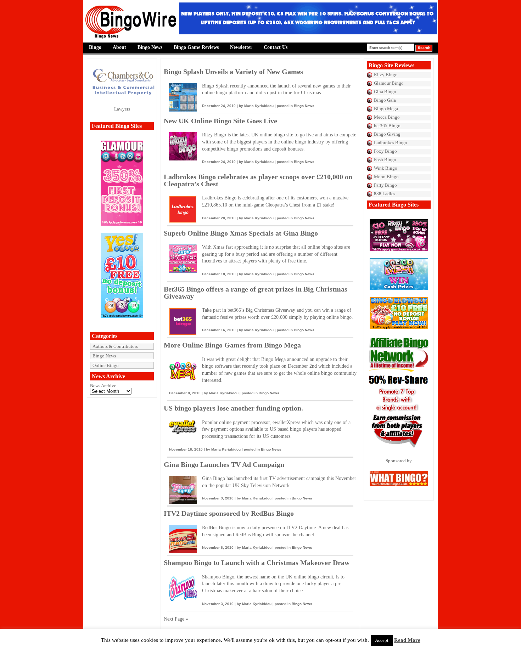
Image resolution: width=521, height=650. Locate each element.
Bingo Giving (387, 134)
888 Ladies (384, 193)
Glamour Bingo (389, 83)
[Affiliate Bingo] (399, 449)
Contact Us (275, 47)
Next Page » (176, 619)
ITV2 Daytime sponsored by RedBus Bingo (229, 513)
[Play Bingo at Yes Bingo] (122, 316)
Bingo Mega (386, 108)
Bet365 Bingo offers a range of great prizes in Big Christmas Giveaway (255, 292)
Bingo (95, 47)
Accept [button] (381, 640)
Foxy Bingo (385, 151)
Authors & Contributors (115, 346)
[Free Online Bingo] (399, 327)
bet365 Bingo (387, 125)
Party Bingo (385, 185)
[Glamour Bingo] (122, 224)
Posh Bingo (385, 159)
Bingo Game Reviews (196, 47)
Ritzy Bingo (386, 74)
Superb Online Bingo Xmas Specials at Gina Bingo (241, 233)
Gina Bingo (385, 91)
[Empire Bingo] (308, 32)
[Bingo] (399, 288)
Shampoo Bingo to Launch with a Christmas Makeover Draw (256, 562)
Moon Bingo (386, 176)
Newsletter (241, 47)
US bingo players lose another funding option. (233, 408)
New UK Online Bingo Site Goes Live (220, 121)
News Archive (103, 385)
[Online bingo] (399, 249)
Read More (407, 640)
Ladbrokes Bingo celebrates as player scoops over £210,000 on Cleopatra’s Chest (258, 180)
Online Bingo (106, 365)
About (119, 47)
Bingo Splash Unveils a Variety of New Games (233, 71)
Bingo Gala (385, 100)
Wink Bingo (385, 168)
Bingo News (150, 47)
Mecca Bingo (387, 117)
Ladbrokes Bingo (390, 142)
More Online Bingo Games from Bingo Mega (232, 345)
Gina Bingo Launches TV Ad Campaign (224, 464)
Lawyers (122, 109)
